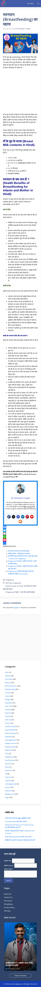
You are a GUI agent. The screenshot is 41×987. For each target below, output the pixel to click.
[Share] (20, 543)
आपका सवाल (8, 869)
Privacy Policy (9, 907)
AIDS (7, 672)
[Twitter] (13, 517)
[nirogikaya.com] (4, 3)
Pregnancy (10, 580)
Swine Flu (8, 770)
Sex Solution (10, 760)
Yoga (7, 797)
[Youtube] (32, 517)
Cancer (7, 692)
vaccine (8, 787)
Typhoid (8, 780)
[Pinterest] (27, 517)
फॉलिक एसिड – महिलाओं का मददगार (19, 553)
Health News (10, 730)
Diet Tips (8, 706)
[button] (38, 3)
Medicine (8, 750)
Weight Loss (9, 794)
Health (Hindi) (10, 726)
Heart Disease (10, 733)
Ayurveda (9, 679)
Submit (8, 880)
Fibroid (8, 716)
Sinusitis (8, 763)
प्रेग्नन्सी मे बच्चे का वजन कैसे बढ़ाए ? (19, 551)
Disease (8, 709)
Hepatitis (8, 736)
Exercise (8, 713)
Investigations (10, 740)
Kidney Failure (10, 743)
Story (7, 767)
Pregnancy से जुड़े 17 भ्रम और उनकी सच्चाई (20, 592)
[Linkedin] (22, 517)
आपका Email (9, 865)
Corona (8, 696)
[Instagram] (18, 517)
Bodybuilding (10, 689)
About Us (7, 894)
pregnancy (17, 583)
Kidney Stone (10, 747)
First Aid (8, 720)
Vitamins (8, 791)
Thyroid (8, 777)
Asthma (8, 676)
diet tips (9, 583)
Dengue (8, 699)
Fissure (8, 723)
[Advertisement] (20, 91)
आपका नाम (8, 861)
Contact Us (8, 897)
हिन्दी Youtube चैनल (29, 507)
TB (6, 774)
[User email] (20, 521)
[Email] (20, 533)
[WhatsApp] (20, 536)
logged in (17, 607)
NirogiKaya (8, 904)
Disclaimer (8, 901)
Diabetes (8, 703)
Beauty (8, 682)
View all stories (20, 975)
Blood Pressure (11, 686)
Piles (7, 753)
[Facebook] (9, 517)
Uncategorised (11, 784)
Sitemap (7, 911)
